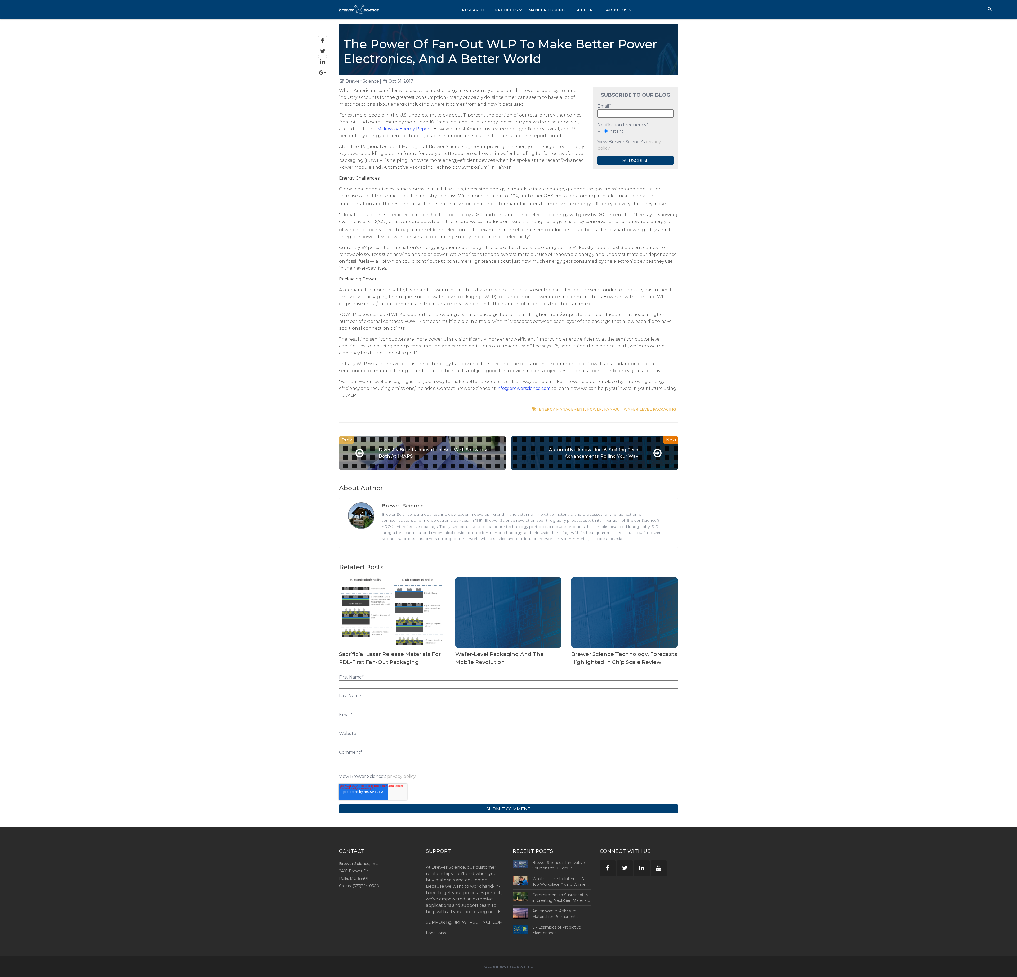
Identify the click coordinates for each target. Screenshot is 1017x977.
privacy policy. (401, 776)
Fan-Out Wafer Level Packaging (640, 409)
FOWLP (594, 409)
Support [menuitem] (586, 10)
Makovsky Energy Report (404, 128)
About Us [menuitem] (617, 10)
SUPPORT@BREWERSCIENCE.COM (464, 922)
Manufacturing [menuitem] (547, 10)
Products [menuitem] (506, 10)
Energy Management (562, 409)
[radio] (635, 131)
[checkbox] (635, 131)
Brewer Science (362, 81)
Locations (436, 932)
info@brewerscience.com (524, 388)
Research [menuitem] (473, 10)
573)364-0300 (366, 886)
